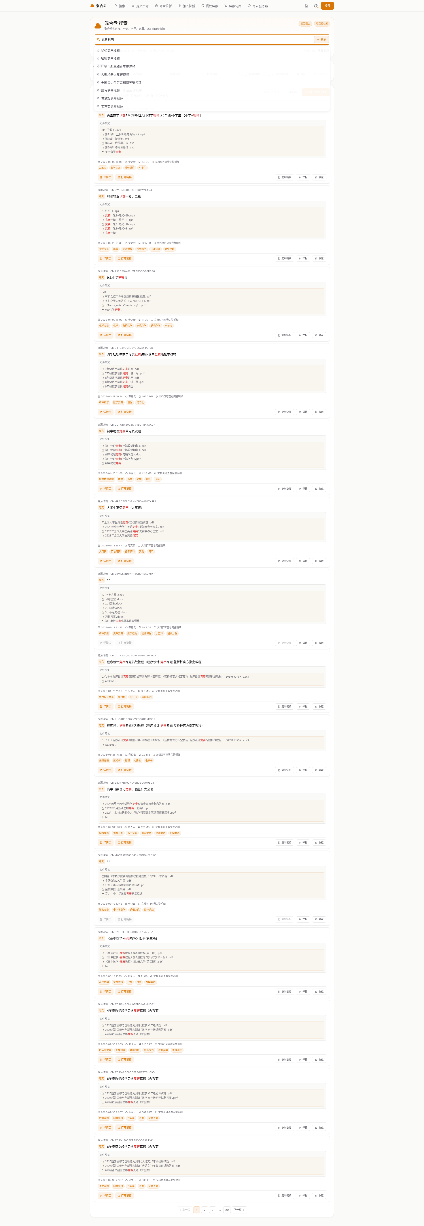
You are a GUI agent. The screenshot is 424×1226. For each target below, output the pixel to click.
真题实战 (146, 697)
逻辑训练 (135, 909)
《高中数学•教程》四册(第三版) (132, 938)
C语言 (137, 760)
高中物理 (169, 248)
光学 (139, 479)
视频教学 (141, 248)
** (108, 580)
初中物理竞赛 (106, 479)
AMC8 (102, 167)
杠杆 (148, 479)
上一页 (186, 1209)
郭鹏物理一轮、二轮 (124, 196)
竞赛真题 (135, 1050)
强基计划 (118, 833)
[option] (212, 51)
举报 (305, 177)
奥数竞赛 (118, 633)
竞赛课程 (127, 248)
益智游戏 (149, 909)
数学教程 (132, 633)
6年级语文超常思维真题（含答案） (134, 1146)
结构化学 (156, 325)
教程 (127, 760)
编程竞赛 (104, 760)
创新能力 (149, 1050)
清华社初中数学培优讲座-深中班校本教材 (141, 354)
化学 (115, 325)
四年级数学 (105, 1050)
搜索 (323, 39)
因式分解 (172, 633)
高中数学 (104, 982)
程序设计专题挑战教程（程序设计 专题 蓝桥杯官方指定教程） (155, 662)
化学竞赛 (104, 325)
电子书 (168, 325)
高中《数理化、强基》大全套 (130, 789)
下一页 (238, 1209)
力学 (129, 479)
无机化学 (141, 325)
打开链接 (126, 177)
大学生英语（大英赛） (125, 508)
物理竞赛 (104, 248)
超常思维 (120, 1050)
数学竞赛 (115, 167)
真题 (141, 551)
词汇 (150, 551)
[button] (315, 5)
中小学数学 (119, 909)
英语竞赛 (116, 551)
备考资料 (130, 551)
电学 (120, 479)
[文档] (306, 6)
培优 (129, 402)
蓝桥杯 (121, 697)
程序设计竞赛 (106, 697)
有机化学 (127, 325)
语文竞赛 (104, 1186)
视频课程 (129, 167)
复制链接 (286, 177)
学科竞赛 (104, 833)
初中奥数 (104, 633)
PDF (139, 982)
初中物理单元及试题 (124, 431)
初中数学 (104, 402)
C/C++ (133, 697)
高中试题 (132, 833)
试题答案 (163, 1050)
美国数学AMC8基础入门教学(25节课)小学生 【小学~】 (155, 115)
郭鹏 (115, 248)
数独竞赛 (104, 909)
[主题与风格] (315, 5)
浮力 (157, 479)
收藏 (321, 177)
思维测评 (177, 1050)
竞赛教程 (118, 982)
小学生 (142, 167)
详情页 (107, 177)
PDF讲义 (155, 248)
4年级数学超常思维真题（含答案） (134, 1010)
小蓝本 (159, 633)
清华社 (140, 402)
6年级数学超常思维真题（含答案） (134, 1078)
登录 (327, 5)
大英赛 (102, 551)
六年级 (131, 1118)
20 (227, 1209)
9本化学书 (117, 277)
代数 (129, 982)
